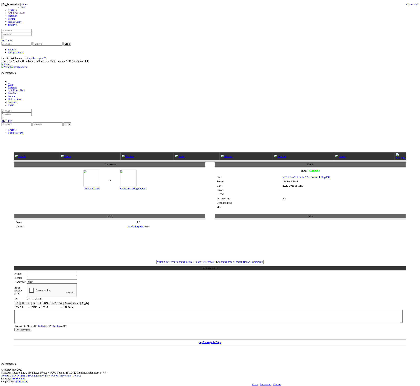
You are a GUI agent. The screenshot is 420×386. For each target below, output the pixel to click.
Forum (11, 18)
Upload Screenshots (204, 262)
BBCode (42, 326)
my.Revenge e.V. (37, 58)
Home (24, 4)
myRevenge (412, 4)
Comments (257, 262)
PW (10, 40)
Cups (23, 7)
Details (22, 156)
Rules (181, 156)
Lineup (342, 156)
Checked (400, 157)
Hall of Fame (14, 21)
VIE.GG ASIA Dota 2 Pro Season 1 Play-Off (306, 177)
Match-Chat (163, 262)
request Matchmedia (181, 262)
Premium (12, 15)
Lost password (15, 52)
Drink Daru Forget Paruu (133, 188)
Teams (67, 156)
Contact (77, 375)
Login (11, 105)
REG (4, 40)
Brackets (129, 156)
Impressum (65, 375)
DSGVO (14, 375)
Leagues (12, 10)
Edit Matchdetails (225, 262)
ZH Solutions (18, 378)
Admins (228, 156)
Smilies (56, 326)
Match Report (243, 262)
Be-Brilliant (21, 381)
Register (12, 49)
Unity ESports (92, 188)
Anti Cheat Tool (16, 12)
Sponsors (12, 24)
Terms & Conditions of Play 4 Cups (39, 375)
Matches (282, 156)
